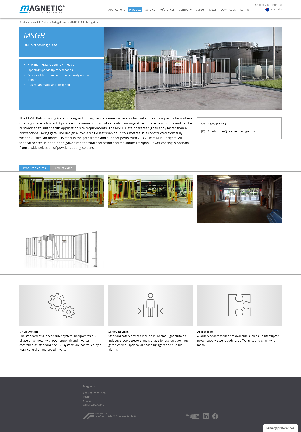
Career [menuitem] (200, 9)
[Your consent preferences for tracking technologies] (280, 428)
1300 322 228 (217, 124)
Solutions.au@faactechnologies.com (232, 131)
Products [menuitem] (135, 9)
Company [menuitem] (185, 9)
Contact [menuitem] (245, 9)
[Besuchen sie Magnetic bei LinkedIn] (206, 416)
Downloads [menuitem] (228, 9)
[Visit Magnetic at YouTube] (192, 416)
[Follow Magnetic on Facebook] (215, 416)
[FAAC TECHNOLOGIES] (110, 414)
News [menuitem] (213, 9)
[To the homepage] (42, 9)
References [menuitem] (167, 9)
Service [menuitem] (150, 9)
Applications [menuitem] (116, 9)
